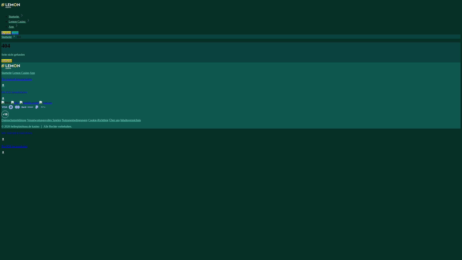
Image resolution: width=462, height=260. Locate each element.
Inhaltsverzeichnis (130, 120)
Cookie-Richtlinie (98, 120)
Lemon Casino (17, 21)
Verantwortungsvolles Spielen (44, 120)
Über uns (114, 120)
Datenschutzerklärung (13, 120)
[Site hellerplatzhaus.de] (13, 8)
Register (6, 32)
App (11, 26)
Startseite (14, 16)
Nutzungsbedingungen (75, 120)
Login (15, 32)
